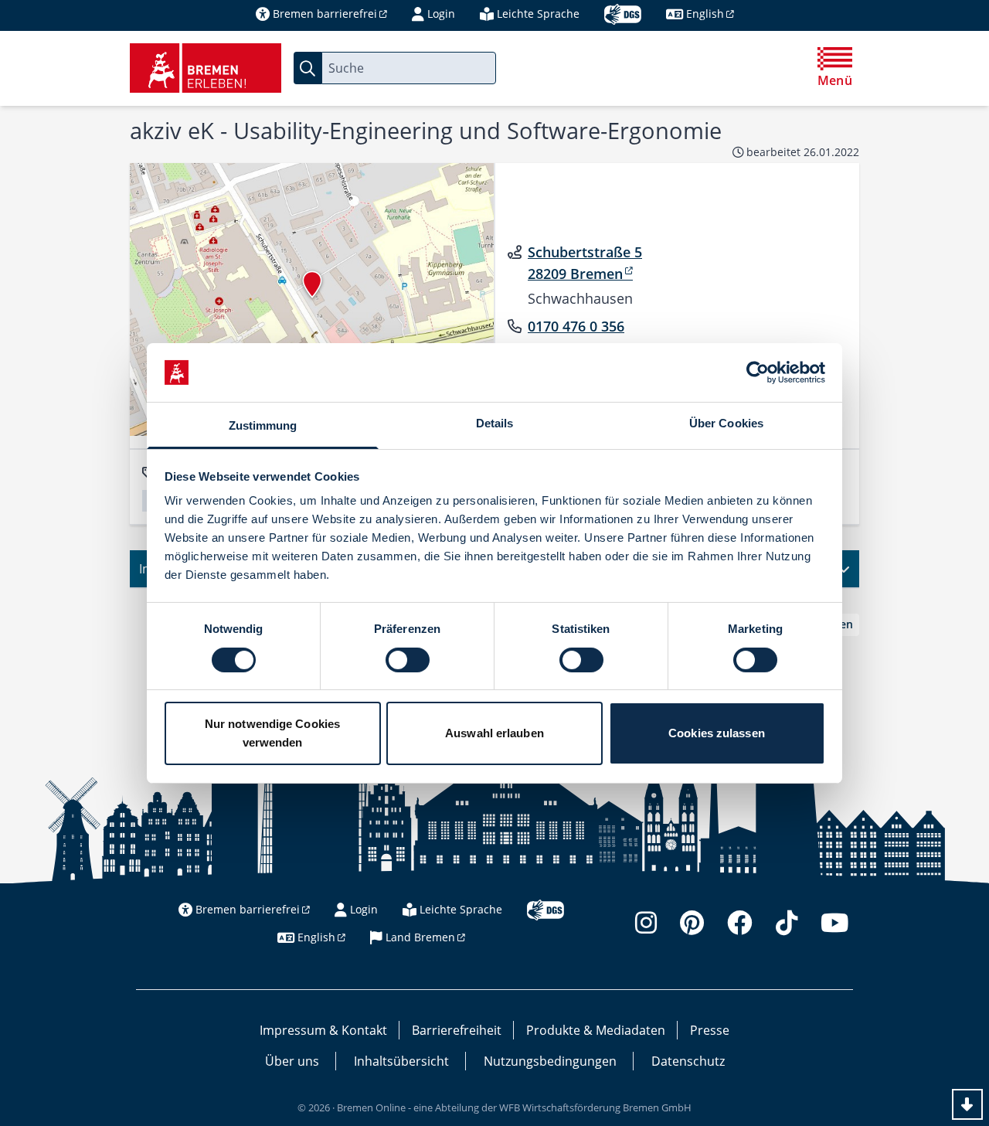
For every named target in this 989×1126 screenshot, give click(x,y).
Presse (709, 1030)
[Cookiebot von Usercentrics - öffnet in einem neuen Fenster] (757, 372)
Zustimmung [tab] (263, 425)
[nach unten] (967, 1104)
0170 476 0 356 (576, 326)
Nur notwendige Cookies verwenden (272, 733)
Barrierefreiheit (456, 1030)
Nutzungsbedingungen (550, 1061)
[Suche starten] (307, 68)
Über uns (292, 1061)
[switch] (408, 660)
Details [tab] (495, 423)
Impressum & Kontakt (323, 1030)
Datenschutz (688, 1061)
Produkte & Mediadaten (595, 1030)
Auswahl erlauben (494, 733)
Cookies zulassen (716, 733)
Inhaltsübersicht (401, 1061)
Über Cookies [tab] (726, 423)
